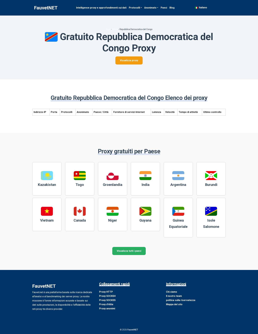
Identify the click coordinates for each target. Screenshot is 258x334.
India (145, 185)
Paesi (164, 7)
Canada (80, 220)
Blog (172, 7)
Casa (108, 29)
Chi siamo (171, 291)
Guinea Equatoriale (178, 223)
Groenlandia (112, 185)
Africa (115, 29)
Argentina (178, 185)
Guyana (145, 220)
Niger (112, 220)
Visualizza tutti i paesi (129, 250)
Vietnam (47, 220)
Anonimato (150, 7)
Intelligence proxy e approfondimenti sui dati (101, 7)
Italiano (202, 7)
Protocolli (134, 7)
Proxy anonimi (107, 308)
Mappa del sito (174, 304)
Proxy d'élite (106, 304)
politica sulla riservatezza (180, 300)
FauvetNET (45, 8)
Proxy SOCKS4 (107, 296)
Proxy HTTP (106, 291)
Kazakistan (47, 185)
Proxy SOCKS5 (107, 300)
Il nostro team (174, 296)
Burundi (211, 185)
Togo (80, 185)
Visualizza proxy (129, 60)
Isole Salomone (211, 223)
